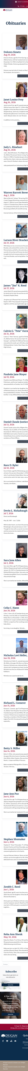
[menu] (25, 6)
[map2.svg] (11, 1041)
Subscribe (10, 985)
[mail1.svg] (15, 1041)
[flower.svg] (7, 1041)
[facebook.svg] (3, 1041)
